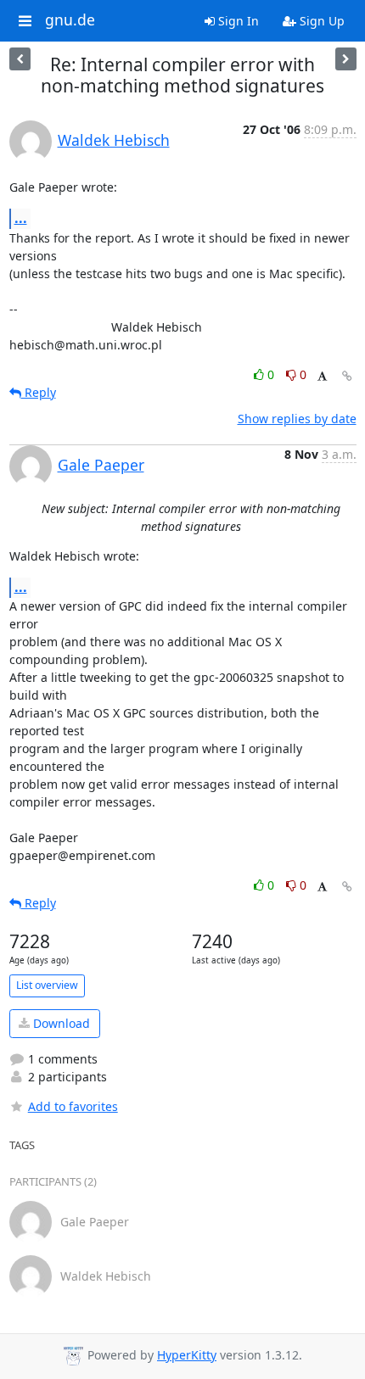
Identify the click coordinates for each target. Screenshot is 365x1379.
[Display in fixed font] (322, 377)
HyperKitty (186, 1355)
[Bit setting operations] (346, 58)
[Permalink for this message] (347, 376)
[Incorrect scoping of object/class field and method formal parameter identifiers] (20, 58)
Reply (38, 392)
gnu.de (70, 20)
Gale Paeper (101, 465)
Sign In (237, 21)
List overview (47, 985)
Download (60, 1023)
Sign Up (320, 21)
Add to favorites (73, 1106)
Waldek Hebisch (114, 140)
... (20, 218)
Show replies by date (297, 418)
